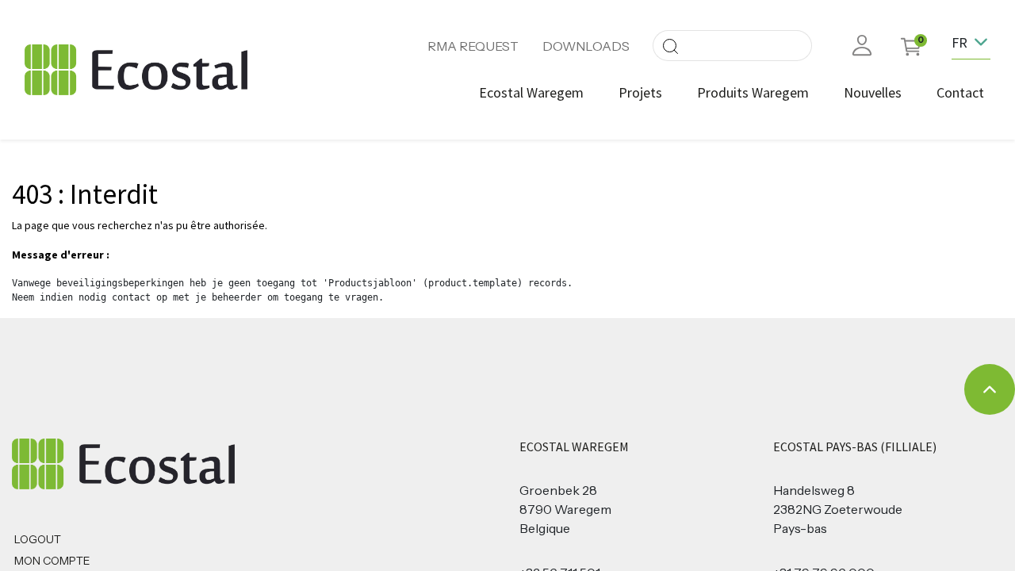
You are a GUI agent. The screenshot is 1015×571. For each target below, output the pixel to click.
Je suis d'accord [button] (965, 550)
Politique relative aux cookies (863, 550)
